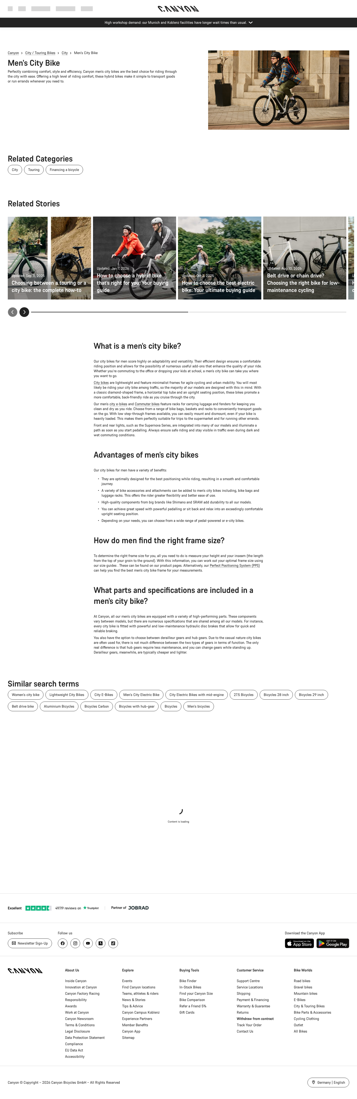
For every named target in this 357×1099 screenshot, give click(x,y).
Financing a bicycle (64, 169)
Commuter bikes (147, 404)
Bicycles (171, 706)
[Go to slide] (267, 312)
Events (127, 980)
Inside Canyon (75, 980)
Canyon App (131, 1031)
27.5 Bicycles (244, 694)
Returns (243, 1012)
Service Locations (250, 987)
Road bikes (302, 980)
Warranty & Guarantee (253, 1006)
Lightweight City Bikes (67, 694)
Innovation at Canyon (81, 987)
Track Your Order (249, 1025)
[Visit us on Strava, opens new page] (100, 943)
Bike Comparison (192, 999)
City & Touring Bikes (309, 1006)
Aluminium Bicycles (59, 706)
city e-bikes (118, 404)
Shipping (243, 993)
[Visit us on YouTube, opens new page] (88, 943)
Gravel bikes (303, 987)
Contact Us (245, 1031)
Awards (71, 1006)
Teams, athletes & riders (140, 993)
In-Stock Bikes (190, 987)
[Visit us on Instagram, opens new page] (75, 943)
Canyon (13, 52)
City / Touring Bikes (40, 52)
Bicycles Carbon (97, 706)
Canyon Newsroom (79, 1018)
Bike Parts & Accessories (312, 1012)
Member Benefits (135, 1025)
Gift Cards (187, 1012)
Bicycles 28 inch (276, 694)
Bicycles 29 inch (311, 694)
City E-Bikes (103, 694)
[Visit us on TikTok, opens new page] (113, 943)
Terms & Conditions (80, 1025)
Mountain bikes (305, 993)
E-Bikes (300, 999)
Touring (34, 169)
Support (87, 8)
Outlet (298, 1025)
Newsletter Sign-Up (32, 943)
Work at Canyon (77, 1012)
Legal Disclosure (77, 1031)
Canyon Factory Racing (82, 993)
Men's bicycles (198, 706)
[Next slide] (24, 312)
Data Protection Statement (85, 1037)
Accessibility (75, 1056)
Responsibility (76, 999)
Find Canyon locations (138, 987)
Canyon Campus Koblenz (141, 1012)
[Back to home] (178, 8)
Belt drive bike (23, 706)
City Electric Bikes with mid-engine (197, 694)
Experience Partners (137, 1018)
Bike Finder (187, 980)
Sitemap (128, 1037)
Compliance (74, 1044)
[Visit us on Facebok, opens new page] (63, 943)
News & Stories (133, 999)
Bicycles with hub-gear (136, 706)
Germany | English (330, 1082)
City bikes (101, 382)
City (65, 52)
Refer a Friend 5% (192, 1006)
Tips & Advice (132, 1006)
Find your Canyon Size (196, 993)
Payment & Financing (253, 999)
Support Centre (248, 980)
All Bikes (300, 1031)
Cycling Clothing (306, 1018)
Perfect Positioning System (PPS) (235, 565)
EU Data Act (74, 1050)
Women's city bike (25, 694)
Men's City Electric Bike (141, 694)
